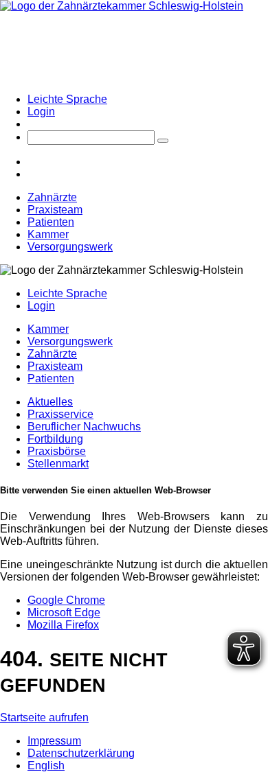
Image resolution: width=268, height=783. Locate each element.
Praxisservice (60, 414)
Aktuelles (50, 402)
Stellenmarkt (58, 463)
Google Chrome (66, 600)
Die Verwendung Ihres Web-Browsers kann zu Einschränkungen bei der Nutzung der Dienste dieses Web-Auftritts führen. (134, 529)
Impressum (54, 741)
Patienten (50, 222)
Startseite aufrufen (44, 717)
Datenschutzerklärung (81, 753)
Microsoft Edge (63, 612)
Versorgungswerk (70, 247)
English (46, 765)
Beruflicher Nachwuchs (84, 426)
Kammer (48, 234)
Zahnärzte (52, 197)
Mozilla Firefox (63, 625)
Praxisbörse (56, 451)
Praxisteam (54, 209)
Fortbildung (55, 439)
